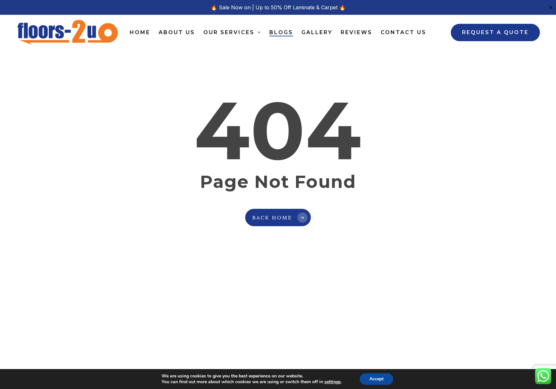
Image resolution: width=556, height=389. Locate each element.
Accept (376, 379)
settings (332, 382)
